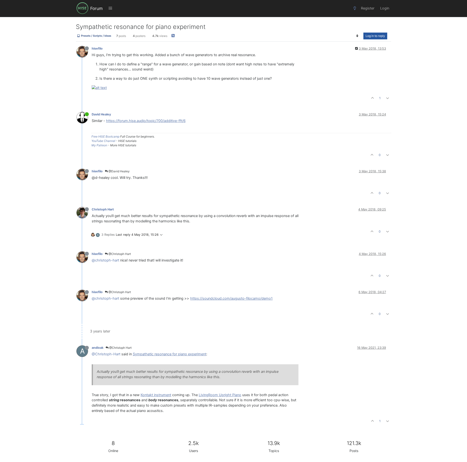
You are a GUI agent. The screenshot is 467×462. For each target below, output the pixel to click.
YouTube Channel (103, 141)
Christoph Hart (103, 209)
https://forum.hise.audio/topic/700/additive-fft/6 (146, 121)
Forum (96, 8)
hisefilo (97, 48)
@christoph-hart (105, 260)
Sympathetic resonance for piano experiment (169, 354)
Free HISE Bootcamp (105, 136)
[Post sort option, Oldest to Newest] (357, 36)
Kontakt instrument (156, 395)
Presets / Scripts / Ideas (95, 36)
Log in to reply (375, 36)
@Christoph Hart (119, 254)
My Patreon (99, 145)
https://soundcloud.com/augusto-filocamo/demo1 (231, 298)
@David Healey (119, 171)
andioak (97, 347)
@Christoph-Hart (106, 354)
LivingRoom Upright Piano (220, 395)
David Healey (101, 114)
